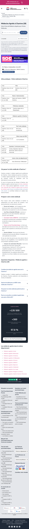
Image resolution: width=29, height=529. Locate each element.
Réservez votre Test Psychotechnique (14, 339)
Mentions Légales (6, 520)
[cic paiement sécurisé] (21, 467)
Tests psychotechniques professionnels (21, 404)
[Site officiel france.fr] (11, 511)
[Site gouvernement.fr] (14, 508)
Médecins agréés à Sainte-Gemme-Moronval (15, 374)
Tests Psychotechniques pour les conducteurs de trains (21, 419)
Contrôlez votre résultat (21, 472)
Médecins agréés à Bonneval (11, 353)
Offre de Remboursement (7, 522)
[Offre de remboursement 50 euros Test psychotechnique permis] (14, 59)
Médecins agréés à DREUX (10, 362)
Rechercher (23, 32)
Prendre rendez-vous (8, 71)
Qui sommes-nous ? (6, 492)
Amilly (20, 184)
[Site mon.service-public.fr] (22, 508)
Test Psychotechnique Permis (7, 392)
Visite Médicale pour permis (20, 393)
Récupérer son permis (7, 388)
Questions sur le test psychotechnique (20, 389)
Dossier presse (5, 491)
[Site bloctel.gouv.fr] (18, 511)
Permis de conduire (6, 420)
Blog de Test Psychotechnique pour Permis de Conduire (7, 440)
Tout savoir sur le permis (7, 422)
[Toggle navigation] (1, 8)
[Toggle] (24, 9)
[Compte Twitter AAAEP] (14, 527)
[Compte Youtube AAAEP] (17, 527)
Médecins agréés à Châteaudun (12, 358)
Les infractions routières (7, 436)
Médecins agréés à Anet (10, 351)
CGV (13, 520)
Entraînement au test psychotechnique (6, 412)
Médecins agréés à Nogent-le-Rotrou (13, 371)
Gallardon (25, 184)
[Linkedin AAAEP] (19, 527)
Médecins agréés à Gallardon (11, 367)
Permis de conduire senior (8, 431)
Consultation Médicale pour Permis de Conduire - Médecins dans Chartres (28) (13, 15)
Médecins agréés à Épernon (11, 365)
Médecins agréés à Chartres (11, 356)
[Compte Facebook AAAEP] (9, 527)
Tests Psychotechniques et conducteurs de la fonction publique (21, 408)
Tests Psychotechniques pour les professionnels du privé (21, 413)
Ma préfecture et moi (20, 397)
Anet (4, 186)
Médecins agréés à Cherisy (10, 360)
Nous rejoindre (5, 494)
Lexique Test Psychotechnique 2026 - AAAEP (6, 397)
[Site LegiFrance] (7, 508)
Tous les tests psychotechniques (6, 447)
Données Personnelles (20, 520)
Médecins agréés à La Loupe (11, 369)
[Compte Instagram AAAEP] (12, 527)
